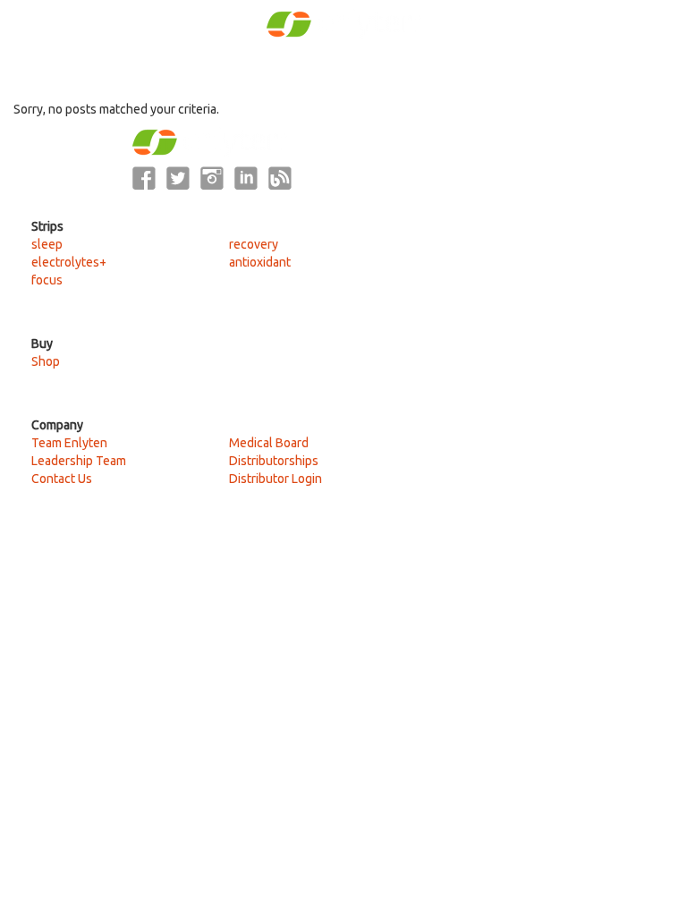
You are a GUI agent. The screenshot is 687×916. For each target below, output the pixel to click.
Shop (45, 361)
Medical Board (269, 443)
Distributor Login (275, 478)
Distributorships (273, 461)
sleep (47, 244)
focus (47, 280)
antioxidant (260, 262)
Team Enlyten (69, 443)
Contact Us (61, 478)
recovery (253, 244)
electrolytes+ (68, 262)
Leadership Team (78, 461)
